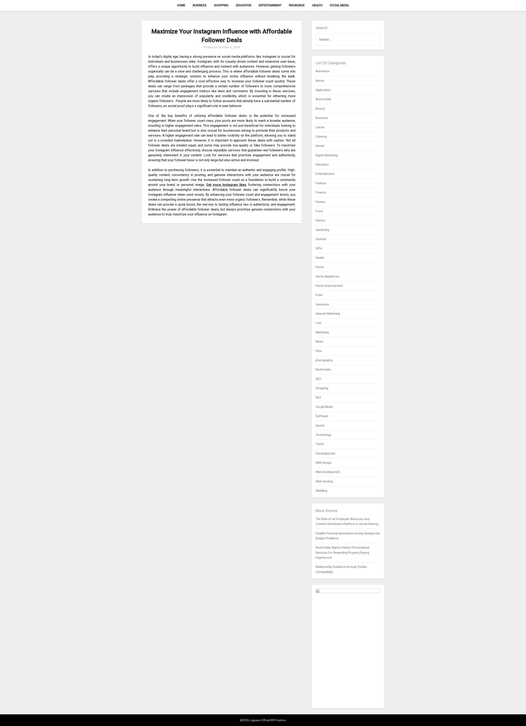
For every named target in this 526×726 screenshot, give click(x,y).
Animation (322, 71)
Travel (320, 444)
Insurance (297, 5)
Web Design (323, 463)
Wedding (321, 490)
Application (323, 90)
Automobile (323, 99)
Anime (320, 81)
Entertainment (270, 5)
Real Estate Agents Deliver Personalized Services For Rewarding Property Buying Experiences (342, 552)
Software (322, 416)
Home (181, 5)
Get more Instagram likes (226, 185)
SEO (318, 379)
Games (320, 220)
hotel (319, 295)
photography (324, 360)
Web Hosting (324, 481)
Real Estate (323, 369)
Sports (320, 425)
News (319, 341)
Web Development (328, 472)
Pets (319, 351)
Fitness (320, 202)
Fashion (321, 183)
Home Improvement (329, 286)
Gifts (319, 248)
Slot (318, 397)
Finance (321, 192)
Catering (321, 136)
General (321, 239)
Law (318, 323)
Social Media (339, 5)
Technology (323, 435)
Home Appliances (327, 276)
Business (199, 5)
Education (243, 5)
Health (317, 5)
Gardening (322, 230)
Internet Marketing (328, 313)
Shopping (221, 5)
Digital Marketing (327, 155)
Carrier (320, 127)
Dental (320, 146)
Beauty (320, 108)
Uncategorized (325, 453)
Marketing (322, 332)
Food (319, 211)
